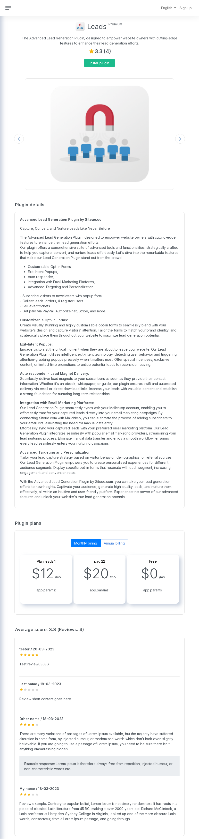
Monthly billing (85, 543)
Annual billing (114, 543)
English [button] (167, 8)
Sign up (186, 8)
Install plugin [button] (99, 63)
